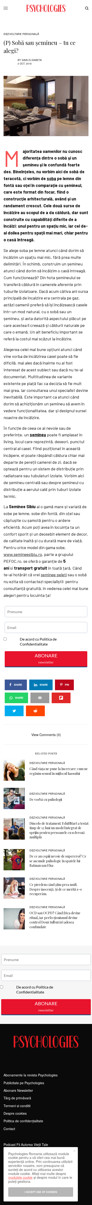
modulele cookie (20, 1177)
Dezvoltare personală (21, 34)
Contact (9, 1128)
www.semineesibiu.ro (23, 554)
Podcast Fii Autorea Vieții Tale (26, 1144)
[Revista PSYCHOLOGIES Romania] (46, 8)
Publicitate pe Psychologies (24, 1082)
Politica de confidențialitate (23, 1120)
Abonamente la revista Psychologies (31, 1075)
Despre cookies (15, 1113)
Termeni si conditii (17, 1105)
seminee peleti (54, 574)
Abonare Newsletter (18, 1090)
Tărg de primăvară (17, 1098)
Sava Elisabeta (32, 60)
